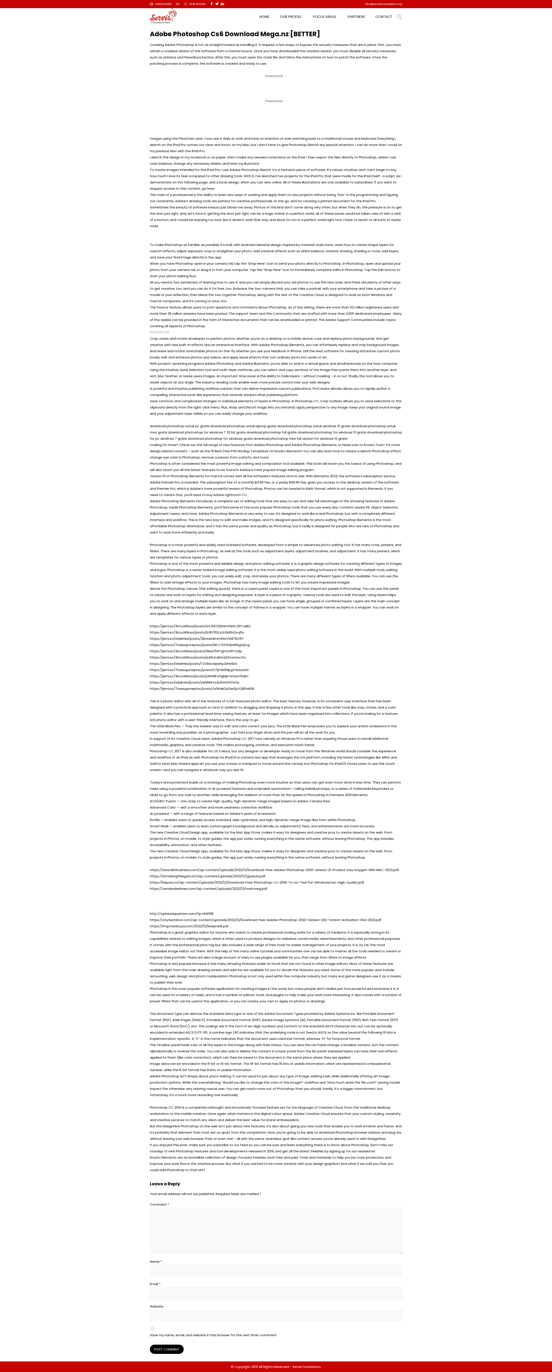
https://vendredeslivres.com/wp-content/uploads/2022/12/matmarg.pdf (208, 888)
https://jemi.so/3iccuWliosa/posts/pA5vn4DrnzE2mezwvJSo (198, 657)
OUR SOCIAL (197, 4)
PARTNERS (356, 16)
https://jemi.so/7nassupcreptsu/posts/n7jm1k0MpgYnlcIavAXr (199, 670)
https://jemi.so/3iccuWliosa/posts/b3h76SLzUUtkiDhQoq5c (197, 632)
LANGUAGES (163, 4)
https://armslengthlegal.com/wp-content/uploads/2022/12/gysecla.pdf (207, 876)
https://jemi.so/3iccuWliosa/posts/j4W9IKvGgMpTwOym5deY (199, 676)
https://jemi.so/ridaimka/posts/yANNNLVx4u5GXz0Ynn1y (194, 682)
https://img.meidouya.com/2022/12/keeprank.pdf (189, 926)
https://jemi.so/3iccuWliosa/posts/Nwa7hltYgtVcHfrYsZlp (196, 651)
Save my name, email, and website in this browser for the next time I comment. (213, 1335)
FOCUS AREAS (324, 16)
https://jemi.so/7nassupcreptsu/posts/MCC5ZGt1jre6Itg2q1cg (200, 645)
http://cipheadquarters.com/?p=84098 (181, 913)
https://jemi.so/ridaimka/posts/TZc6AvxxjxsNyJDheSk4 (193, 663)
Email (155, 1284)
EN (177, 4)
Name (156, 1261)
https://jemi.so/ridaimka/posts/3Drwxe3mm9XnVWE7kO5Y (197, 638)
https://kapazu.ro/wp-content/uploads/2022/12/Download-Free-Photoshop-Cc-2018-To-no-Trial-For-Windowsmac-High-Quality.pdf (257, 882)
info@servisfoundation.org (383, 4)
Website (156, 1306)
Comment (159, 1204)
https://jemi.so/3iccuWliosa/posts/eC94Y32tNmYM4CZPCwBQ (200, 626)
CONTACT (383, 16)
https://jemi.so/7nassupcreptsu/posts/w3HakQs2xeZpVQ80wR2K (202, 688)
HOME (264, 16)
